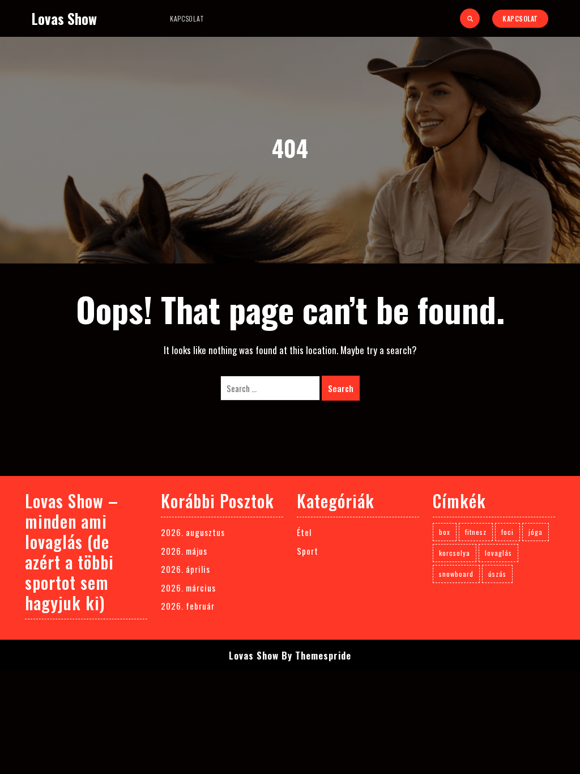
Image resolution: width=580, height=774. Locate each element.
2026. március (188, 587)
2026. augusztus (193, 532)
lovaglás (498, 553)
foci (507, 532)
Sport (307, 551)
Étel (304, 532)
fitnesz (476, 532)
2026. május (184, 551)
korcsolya (454, 553)
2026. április (185, 569)
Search (340, 388)
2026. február (188, 605)
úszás (497, 574)
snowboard (456, 574)
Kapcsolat (186, 18)
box (444, 532)
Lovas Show (64, 18)
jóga (535, 532)
